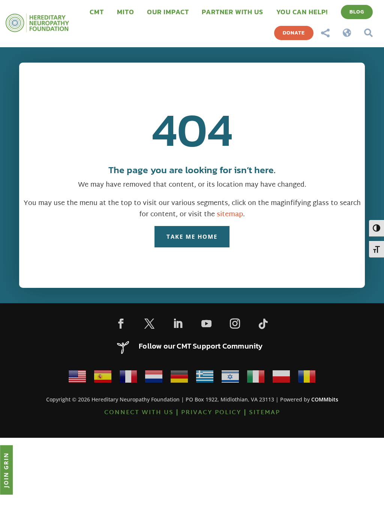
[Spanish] (103, 379)
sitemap (230, 214)
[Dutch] (153, 379)
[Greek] (205, 379)
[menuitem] (97, 12)
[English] (77, 379)
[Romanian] (307, 379)
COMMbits (324, 399)
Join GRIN (6, 469)
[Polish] (281, 379)
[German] (179, 379)
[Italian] (255, 379)
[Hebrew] (230, 379)
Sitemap (264, 412)
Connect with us (139, 412)
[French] (128, 379)
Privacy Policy (211, 412)
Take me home (192, 236)
